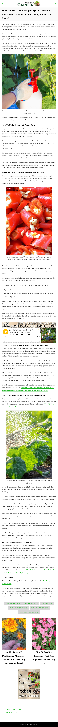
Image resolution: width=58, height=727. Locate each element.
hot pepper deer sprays (13, 603)
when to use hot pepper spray (29, 612)
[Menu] (2, 3)
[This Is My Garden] (29, 4)
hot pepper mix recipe (31, 603)
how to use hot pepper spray (18, 607)
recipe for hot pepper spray (39, 607)
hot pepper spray (47, 603)
